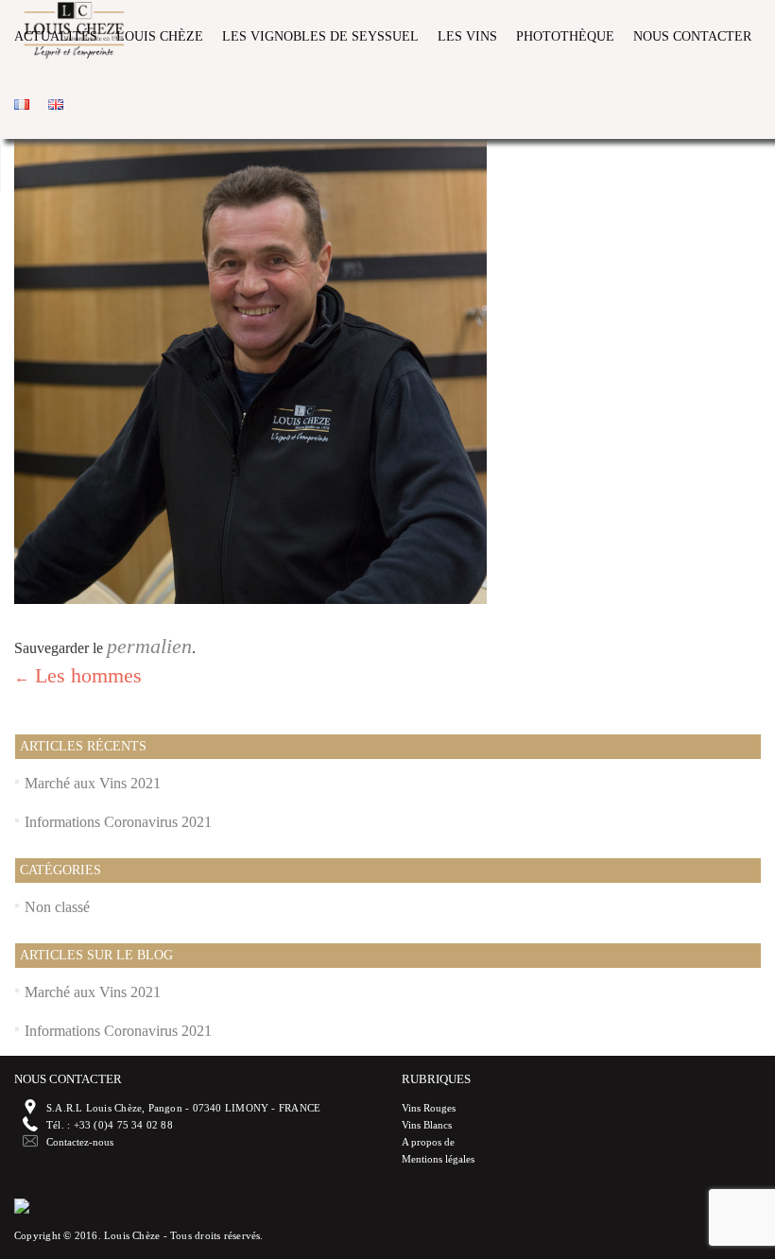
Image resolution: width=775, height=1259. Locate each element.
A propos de (428, 1141)
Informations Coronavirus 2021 (118, 822)
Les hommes (78, 675)
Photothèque (565, 36)
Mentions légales (438, 1158)
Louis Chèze (159, 36)
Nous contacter (692, 36)
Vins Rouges (429, 1107)
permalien (149, 646)
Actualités (55, 36)
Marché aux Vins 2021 (93, 783)
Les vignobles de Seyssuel (320, 36)
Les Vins (467, 36)
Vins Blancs (427, 1124)
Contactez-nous (79, 1141)
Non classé (57, 907)
